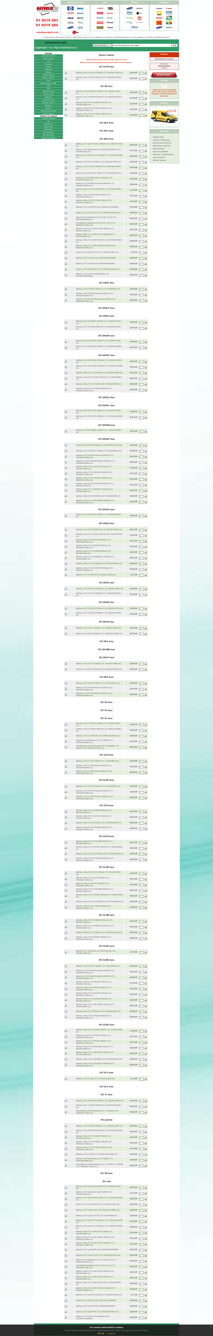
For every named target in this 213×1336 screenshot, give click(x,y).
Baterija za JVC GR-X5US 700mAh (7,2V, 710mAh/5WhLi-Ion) (97, 683)
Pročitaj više (111, 1334)
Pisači (48, 80)
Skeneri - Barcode (48, 78)
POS (48, 89)
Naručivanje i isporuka (161, 146)
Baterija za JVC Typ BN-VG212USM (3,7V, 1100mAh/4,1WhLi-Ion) (99, 1295)
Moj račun (164, 64)
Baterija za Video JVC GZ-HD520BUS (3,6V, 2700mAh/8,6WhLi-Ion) (100, 901)
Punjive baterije (48, 113)
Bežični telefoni (48, 75)
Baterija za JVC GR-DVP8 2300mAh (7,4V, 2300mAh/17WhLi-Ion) (99, 445)
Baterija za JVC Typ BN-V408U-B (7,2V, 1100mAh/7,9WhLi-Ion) (98, 1204)
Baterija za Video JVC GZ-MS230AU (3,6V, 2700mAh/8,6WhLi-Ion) (99, 1059)
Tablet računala (48, 58)
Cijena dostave (159, 149)
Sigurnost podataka (160, 152)
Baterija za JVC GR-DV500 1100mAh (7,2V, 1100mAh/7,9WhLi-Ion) (99, 1126)
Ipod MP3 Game (48, 135)
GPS (48, 86)
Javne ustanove (159, 157)
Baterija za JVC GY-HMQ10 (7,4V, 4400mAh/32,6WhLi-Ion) (96, 1154)
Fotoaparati (48, 64)
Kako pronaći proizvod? (162, 143)
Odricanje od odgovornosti (163, 154)
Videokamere (48, 124)
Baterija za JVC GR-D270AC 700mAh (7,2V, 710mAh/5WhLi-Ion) (98, 173)
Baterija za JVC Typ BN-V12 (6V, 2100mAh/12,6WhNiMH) (96, 258)
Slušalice (48, 108)
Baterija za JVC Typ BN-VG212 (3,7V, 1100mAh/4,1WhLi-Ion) (97, 252)
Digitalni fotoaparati (48, 138)
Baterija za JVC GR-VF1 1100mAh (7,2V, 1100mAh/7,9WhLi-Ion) (98, 663)
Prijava (164, 68)
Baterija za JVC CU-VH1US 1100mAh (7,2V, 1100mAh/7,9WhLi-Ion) (99, 72)
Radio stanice (48, 127)
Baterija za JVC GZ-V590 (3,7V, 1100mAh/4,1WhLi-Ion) (95, 1078)
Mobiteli (48, 72)
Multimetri (48, 97)
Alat (48, 121)
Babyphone (48, 105)
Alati (48, 61)
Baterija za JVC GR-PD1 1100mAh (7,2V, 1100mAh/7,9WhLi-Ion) (98, 628)
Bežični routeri (48, 94)
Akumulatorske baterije (48, 111)
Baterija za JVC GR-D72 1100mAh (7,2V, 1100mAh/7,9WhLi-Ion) (98, 162)
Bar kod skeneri (48, 132)
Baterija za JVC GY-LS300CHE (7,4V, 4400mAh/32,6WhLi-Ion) (98, 736)
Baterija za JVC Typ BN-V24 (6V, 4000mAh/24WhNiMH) (95, 263)
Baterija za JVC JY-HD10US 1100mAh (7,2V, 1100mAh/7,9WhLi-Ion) (100, 1100)
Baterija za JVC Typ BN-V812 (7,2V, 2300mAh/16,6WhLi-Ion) (97, 1312)
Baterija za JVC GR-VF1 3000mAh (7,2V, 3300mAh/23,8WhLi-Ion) (99, 669)
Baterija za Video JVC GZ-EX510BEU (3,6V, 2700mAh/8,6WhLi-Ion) (99, 854)
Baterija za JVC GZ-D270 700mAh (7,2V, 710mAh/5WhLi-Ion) (97, 761)
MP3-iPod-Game (48, 91)
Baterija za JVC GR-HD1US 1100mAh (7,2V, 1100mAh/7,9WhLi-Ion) (99, 608)
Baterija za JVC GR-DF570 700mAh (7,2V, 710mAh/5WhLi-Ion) (98, 289)
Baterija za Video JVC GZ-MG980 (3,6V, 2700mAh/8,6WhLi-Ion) (98, 1011)
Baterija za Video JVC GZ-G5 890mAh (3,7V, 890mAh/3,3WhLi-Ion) (99, 372)
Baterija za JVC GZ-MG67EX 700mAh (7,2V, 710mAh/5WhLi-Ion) (99, 451)
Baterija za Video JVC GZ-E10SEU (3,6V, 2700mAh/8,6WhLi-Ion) (98, 823)
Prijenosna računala (48, 56)
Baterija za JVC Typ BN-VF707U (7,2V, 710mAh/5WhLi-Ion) (97, 1215)
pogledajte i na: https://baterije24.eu (55, 47)
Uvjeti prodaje (158, 137)
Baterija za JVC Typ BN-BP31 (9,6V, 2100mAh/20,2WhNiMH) (97, 207)
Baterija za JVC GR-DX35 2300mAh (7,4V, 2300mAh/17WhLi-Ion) (99, 529)
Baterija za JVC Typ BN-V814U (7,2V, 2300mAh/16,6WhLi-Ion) (98, 269)
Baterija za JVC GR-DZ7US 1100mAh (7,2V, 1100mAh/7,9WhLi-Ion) (99, 588)
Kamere (48, 67)
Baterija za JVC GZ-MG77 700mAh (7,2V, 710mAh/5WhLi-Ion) (98, 966)
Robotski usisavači (48, 102)
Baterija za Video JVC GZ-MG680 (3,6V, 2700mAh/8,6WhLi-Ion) (98, 496)
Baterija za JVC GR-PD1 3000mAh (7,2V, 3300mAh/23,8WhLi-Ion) (99, 633)
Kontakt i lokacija (159, 160)
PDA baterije (48, 129)
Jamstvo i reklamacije (161, 140)
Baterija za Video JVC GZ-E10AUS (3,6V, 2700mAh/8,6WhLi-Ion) (98, 384)
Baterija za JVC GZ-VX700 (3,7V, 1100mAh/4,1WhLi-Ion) (96, 575)
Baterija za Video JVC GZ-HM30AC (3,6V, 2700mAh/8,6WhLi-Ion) (99, 932)
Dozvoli (101, 1333)
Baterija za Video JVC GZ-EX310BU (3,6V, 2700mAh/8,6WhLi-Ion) (99, 563)
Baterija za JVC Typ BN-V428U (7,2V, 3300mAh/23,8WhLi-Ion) (98, 1210)
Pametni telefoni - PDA (48, 83)
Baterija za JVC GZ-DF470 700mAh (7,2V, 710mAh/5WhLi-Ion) (98, 786)
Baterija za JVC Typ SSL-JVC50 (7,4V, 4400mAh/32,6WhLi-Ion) (98, 212)
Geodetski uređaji (48, 100)
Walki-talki (48, 69)
